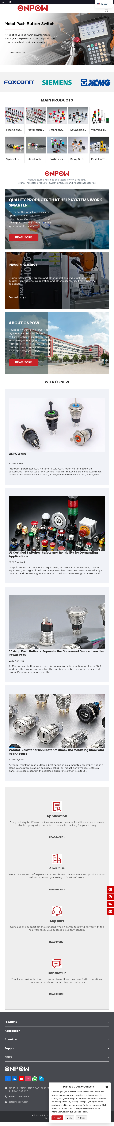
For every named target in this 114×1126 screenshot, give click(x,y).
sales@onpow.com (18, 1102)
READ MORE (23, 237)
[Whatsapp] (34, 1078)
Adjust (81, 1118)
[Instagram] (28, 1078)
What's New (57, 381)
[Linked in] (14, 1079)
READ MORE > (57, 837)
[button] (2, 567)
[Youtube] (21, 1079)
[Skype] (41, 1078)
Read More (16, 52)
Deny (69, 1118)
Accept (57, 1118)
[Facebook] (8, 1079)
